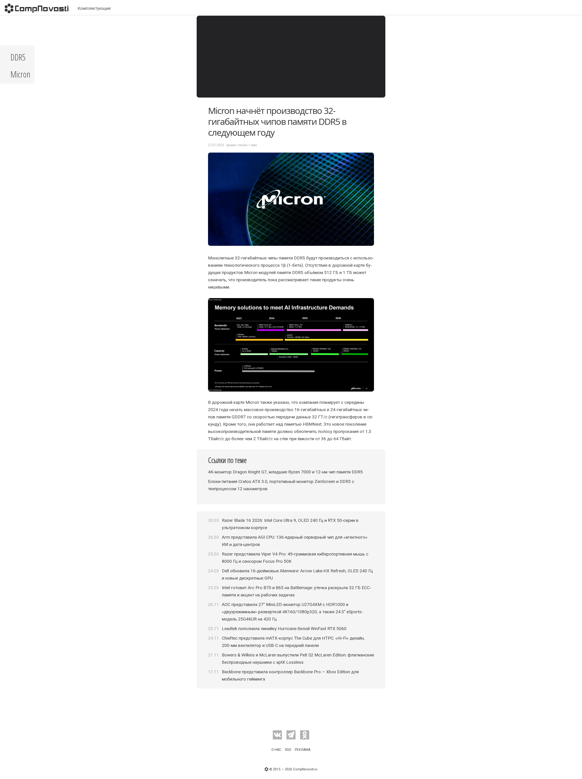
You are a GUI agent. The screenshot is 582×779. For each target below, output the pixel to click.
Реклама (303, 750)
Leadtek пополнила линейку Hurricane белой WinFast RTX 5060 (284, 628)
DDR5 (18, 57)
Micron (20, 74)
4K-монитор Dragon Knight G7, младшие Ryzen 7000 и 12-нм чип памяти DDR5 (285, 472)
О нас (276, 750)
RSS (288, 750)
